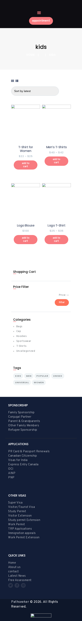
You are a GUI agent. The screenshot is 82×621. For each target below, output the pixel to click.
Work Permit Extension (24, 537)
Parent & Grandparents (24, 421)
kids (18, 375)
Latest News (17, 576)
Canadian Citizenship (22, 456)
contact (13, 572)
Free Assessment (20, 580)
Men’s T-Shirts (56, 147)
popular (42, 375)
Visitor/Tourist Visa (21, 507)
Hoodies (21, 336)
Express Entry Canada (23, 464)
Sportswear (23, 341)
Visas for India (18, 460)
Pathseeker (20, 602)
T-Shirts (21, 346)
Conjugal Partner (19, 417)
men (28, 375)
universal (22, 382)
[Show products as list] (17, 81)
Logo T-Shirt (56, 226)
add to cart (25, 165)
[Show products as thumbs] (12, 81)
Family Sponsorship (21, 412)
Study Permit (17, 511)
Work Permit (16, 524)
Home (30, 55)
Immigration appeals (22, 533)
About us (14, 567)
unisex (57, 375)
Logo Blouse (25, 226)
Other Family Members (23, 426)
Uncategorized (25, 351)
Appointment (41, 21)
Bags (19, 326)
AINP (11, 473)
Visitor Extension (20, 516)
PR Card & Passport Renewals (29, 451)
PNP (11, 478)
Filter (62, 302)
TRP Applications (20, 529)
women (39, 382)
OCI (10, 469)
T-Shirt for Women (25, 149)
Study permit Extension (24, 520)
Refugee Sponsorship (22, 430)
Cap (18, 331)
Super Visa (15, 503)
